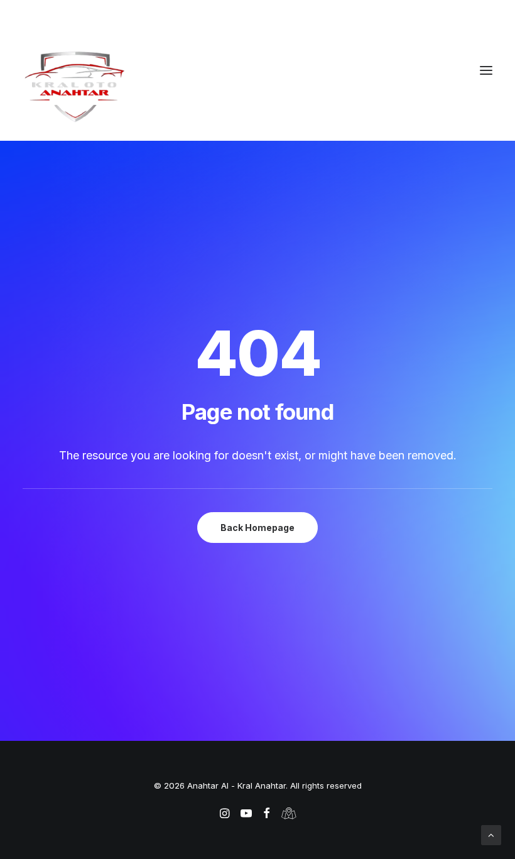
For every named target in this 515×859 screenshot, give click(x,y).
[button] (486, 70)
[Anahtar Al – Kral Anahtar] (257, 86)
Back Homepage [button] (257, 527)
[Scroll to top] (491, 834)
